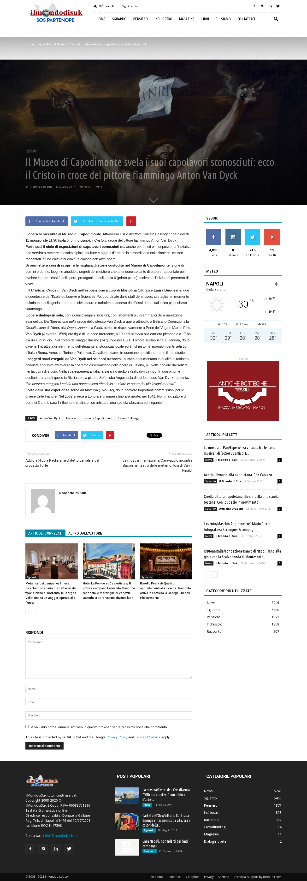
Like (213, 231)
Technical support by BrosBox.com (258, 877)
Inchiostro (163, 19)
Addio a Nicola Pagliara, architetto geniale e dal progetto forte (62, 463)
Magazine (187, 19)
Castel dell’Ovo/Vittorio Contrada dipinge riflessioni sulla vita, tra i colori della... (166, 820)
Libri (205, 19)
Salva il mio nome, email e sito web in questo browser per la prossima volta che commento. (99, 727)
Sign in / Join (130, 6)
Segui (233, 231)
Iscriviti (272, 231)
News (208, 459)
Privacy (209, 877)
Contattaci (246, 19)
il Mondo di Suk (41, 186)
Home (101, 19)
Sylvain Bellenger (129, 418)
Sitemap (223, 877)
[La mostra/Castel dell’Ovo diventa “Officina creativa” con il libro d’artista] (127, 795)
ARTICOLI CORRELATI (45, 533)
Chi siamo (223, 19)
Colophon (193, 877)
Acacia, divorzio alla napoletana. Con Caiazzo (238, 474)
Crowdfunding (214, 827)
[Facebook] (254, 6)
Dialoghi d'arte (215, 841)
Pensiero (140, 19)
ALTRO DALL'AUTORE (85, 533)
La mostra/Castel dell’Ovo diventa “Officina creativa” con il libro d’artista (166, 795)
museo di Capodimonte (97, 418)
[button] (276, 19)
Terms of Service (147, 737)
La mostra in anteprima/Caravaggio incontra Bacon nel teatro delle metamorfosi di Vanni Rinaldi (157, 465)
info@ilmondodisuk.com (62, 835)
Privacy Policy (116, 737)
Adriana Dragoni (231, 508)
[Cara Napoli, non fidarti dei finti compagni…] (127, 847)
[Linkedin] (270, 6)
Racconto (214, 631)
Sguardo (119, 19)
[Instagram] (262, 6)
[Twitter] (278, 6)
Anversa (71, 418)
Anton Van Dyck (50, 418)
